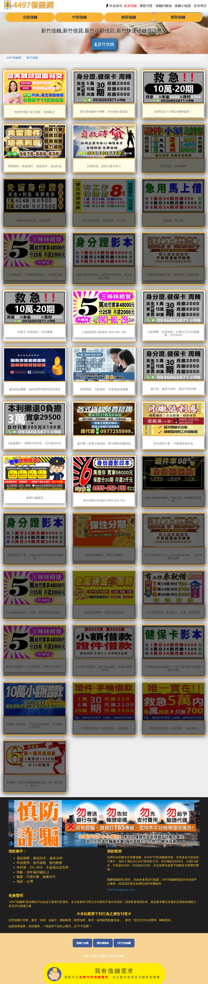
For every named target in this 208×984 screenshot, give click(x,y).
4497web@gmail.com (121, 889)
